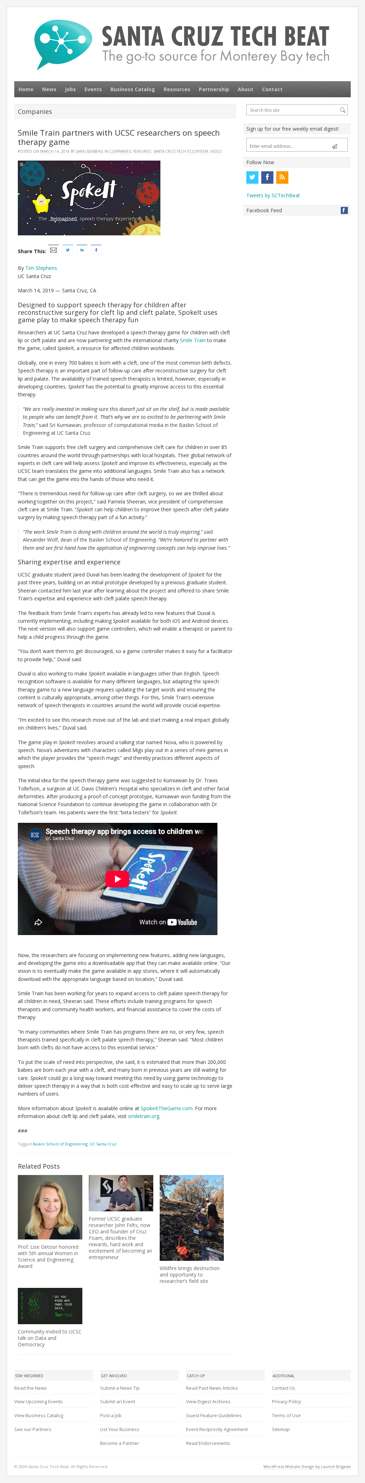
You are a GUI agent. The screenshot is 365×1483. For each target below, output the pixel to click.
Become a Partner (119, 1443)
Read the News (30, 1388)
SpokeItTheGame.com (166, 1108)
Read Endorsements (208, 1443)
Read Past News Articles (212, 1388)
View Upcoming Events (38, 1401)
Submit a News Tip (120, 1388)
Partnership (214, 89)
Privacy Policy (286, 1401)
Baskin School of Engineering (60, 1144)
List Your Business (119, 1429)
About (245, 89)
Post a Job (111, 1415)
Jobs (70, 89)
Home (26, 89)
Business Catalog (132, 89)
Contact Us (283, 1388)
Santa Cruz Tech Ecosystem (180, 151)
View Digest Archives (208, 1401)
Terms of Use (286, 1415)
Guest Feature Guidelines (214, 1415)
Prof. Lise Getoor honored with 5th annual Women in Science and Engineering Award (48, 1256)
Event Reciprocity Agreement (217, 1429)
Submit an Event (117, 1401)
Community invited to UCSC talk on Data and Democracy (50, 1338)
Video (216, 151)
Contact (272, 89)
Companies (120, 151)
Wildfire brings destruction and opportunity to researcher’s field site (190, 1274)
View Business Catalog (38, 1415)
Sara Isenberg (89, 151)
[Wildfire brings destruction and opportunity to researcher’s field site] (192, 1218)
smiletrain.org (143, 1116)
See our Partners (32, 1429)
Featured (142, 151)
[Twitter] (252, 177)
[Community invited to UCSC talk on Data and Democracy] (50, 1306)
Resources (177, 89)
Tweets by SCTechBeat (273, 195)
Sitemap (281, 1429)
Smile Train (193, 340)
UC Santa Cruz (103, 1144)
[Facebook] (267, 177)
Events (93, 89)
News (49, 89)
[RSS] (282, 177)
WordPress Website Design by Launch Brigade (307, 1466)
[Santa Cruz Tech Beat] (182, 44)
